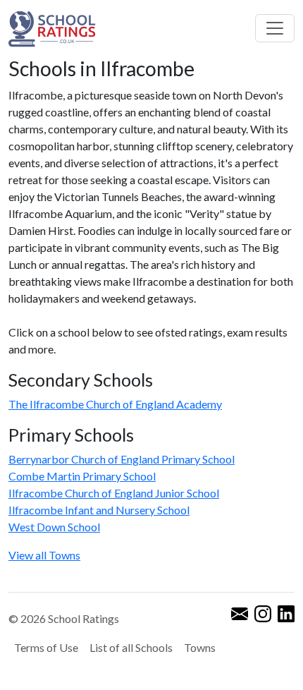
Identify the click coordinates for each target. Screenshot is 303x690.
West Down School (54, 526)
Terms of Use (46, 647)
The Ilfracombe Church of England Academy (115, 404)
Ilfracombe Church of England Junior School (113, 493)
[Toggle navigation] (275, 28)
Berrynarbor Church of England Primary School (121, 459)
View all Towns (44, 555)
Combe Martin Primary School (82, 476)
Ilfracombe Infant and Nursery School (99, 509)
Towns (200, 647)
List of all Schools (131, 647)
